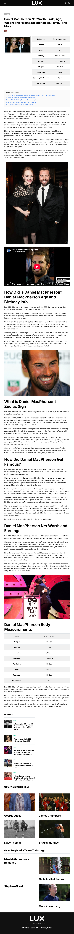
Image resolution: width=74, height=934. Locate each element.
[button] (5, 3)
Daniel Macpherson (60, 39)
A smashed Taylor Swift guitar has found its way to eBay (23, 765)
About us (25, 928)
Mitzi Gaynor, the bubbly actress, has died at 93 (22, 740)
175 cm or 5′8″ (60, 61)
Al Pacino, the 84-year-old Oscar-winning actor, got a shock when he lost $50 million (23, 727)
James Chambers (50, 815)
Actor (7, 14)
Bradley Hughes (49, 842)
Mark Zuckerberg (49, 906)
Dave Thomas (12, 842)
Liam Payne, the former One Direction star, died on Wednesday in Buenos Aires (23, 752)
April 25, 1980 (60, 56)
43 (60, 50)
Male (60, 45)
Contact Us (35, 928)
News (14, 720)
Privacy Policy (46, 928)
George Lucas (12, 815)
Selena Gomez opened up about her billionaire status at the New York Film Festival (24, 778)
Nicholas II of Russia (51, 879)
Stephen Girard (13, 886)
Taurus (60, 72)
